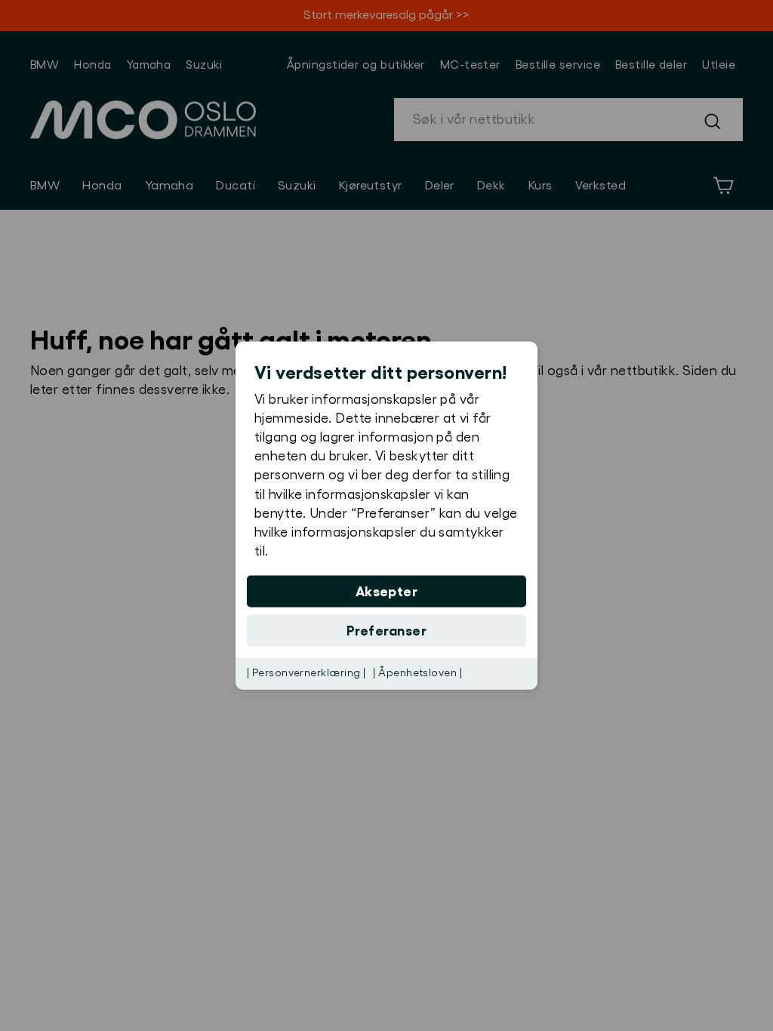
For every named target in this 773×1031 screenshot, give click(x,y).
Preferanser (386, 631)
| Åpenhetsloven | (417, 673)
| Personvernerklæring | (306, 673)
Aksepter (387, 592)
